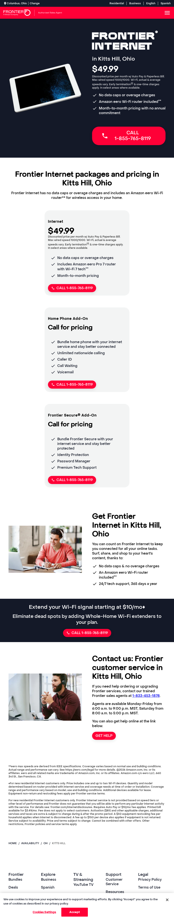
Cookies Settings (44, 912)
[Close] (167, 899)
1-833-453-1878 (146, 696)
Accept (74, 912)
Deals (13, 887)
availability (30, 843)
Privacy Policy (150, 879)
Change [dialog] (35, 3)
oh (46, 843)
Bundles (15, 879)
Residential (116, 3)
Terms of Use (149, 887)
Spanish (166, 3)
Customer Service (114, 881)
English (150, 3)
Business (135, 3)
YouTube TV (83, 884)
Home (12, 843)
